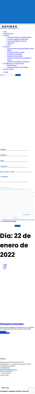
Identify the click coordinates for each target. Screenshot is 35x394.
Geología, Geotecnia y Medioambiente (19, 37)
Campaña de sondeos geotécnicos (18, 61)
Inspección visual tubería (15, 56)
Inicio (5, 31)
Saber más (3, 331)
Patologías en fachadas (14, 54)
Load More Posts (5, 333)
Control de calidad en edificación (17, 39)
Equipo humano (8, 33)
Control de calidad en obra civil (17, 41)
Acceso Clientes (9, 69)
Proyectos (7, 46)
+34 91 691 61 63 (5, 368)
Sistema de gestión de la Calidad (17, 67)
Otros (9, 45)
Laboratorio (10, 43)
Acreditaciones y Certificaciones (14, 63)
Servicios (6, 35)
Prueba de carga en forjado (15, 52)
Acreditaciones (12, 65)
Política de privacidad (9, 221)
